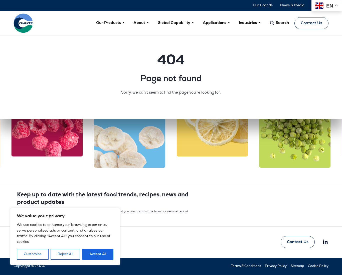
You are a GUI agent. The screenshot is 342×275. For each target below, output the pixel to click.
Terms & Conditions (246, 266)
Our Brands (263, 5)
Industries (248, 23)
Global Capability (174, 23)
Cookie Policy (318, 266)
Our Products (108, 23)
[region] (65, 236)
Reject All (65, 254)
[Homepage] (23, 23)
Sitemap (297, 266)
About (139, 23)
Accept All (97, 254)
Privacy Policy (276, 266)
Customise (32, 254)
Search (282, 23)
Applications (214, 23)
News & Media (292, 5)
